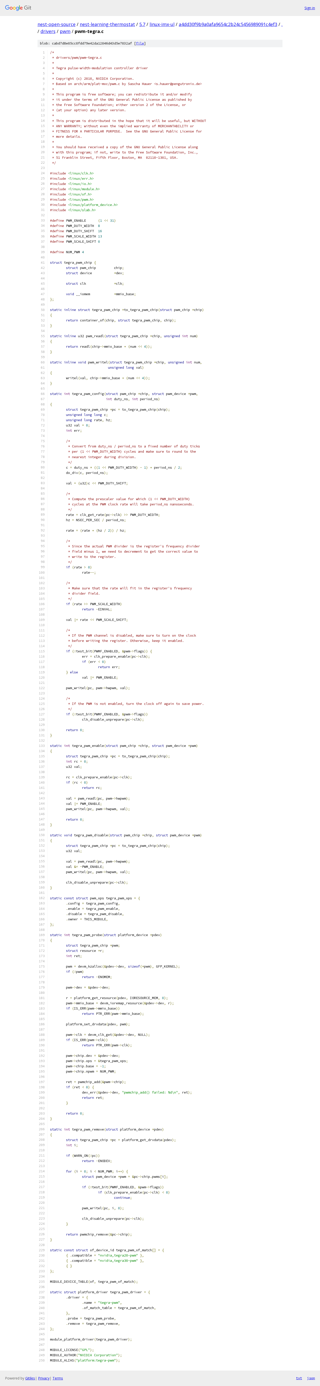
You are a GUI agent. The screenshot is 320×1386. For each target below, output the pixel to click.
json (311, 1378)
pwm (65, 31)
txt (299, 1378)
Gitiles (30, 1378)
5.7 (142, 24)
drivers (48, 31)
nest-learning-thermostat (107, 24)
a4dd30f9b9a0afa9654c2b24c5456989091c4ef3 (228, 24)
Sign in (309, 7)
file (140, 43)
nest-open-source (57, 24)
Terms (57, 1378)
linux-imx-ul (162, 24)
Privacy (44, 1378)
